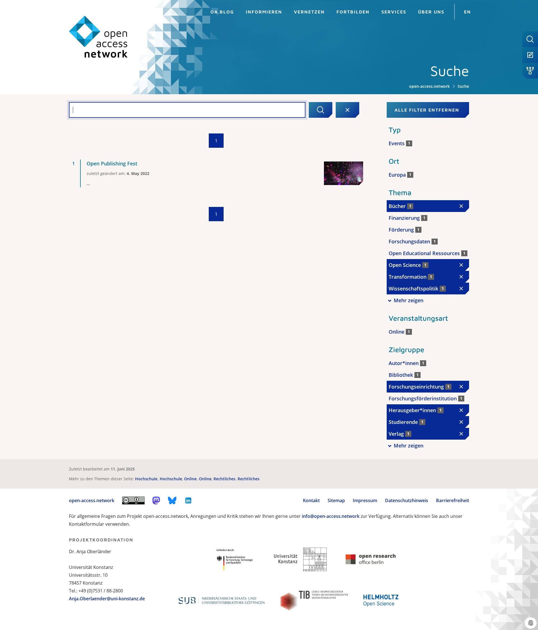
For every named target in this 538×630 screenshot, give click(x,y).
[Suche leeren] (347, 110)
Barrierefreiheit (452, 500)
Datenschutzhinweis (406, 500)
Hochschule (147, 478)
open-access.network (429, 86)
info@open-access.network (331, 516)
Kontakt (311, 500)
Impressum (365, 500)
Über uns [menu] (431, 11)
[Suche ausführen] (320, 110)
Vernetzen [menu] (309, 11)
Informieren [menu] (264, 11)
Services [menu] (393, 11)
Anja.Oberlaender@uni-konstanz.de (107, 599)
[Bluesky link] (172, 500)
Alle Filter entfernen (427, 109)
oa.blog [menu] (222, 11)
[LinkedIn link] (188, 500)
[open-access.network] (98, 37)
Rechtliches (225, 478)
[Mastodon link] (156, 500)
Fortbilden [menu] (353, 11)
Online (191, 478)
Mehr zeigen (408, 300)
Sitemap (336, 500)
